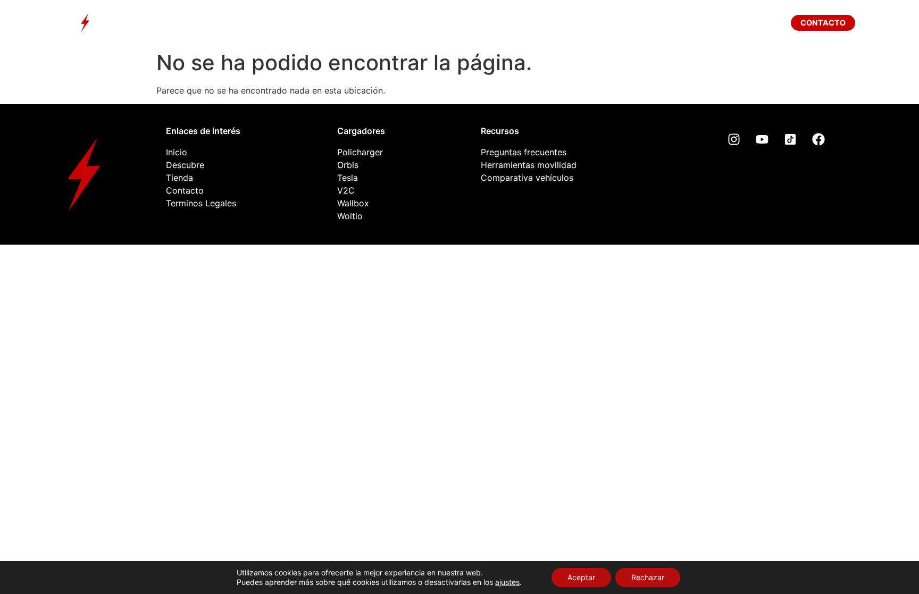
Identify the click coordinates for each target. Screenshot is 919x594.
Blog (583, 23)
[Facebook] (818, 139)
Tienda (518, 23)
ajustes (507, 582)
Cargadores (436, 23)
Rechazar (647, 577)
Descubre (347, 23)
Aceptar (581, 577)
